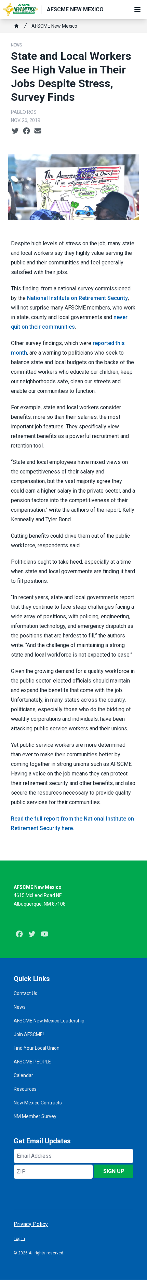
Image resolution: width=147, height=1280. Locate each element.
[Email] (38, 131)
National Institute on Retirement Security (77, 298)
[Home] (16, 26)
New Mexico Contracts (38, 1102)
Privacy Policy (31, 1224)
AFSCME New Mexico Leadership (49, 1020)
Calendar (23, 1075)
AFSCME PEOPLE (32, 1061)
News (16, 45)
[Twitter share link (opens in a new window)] (15, 131)
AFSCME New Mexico (54, 26)
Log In (19, 1238)
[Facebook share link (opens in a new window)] (26, 131)
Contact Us (25, 993)
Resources (25, 1089)
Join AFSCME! (29, 1034)
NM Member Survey (35, 1116)
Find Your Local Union (36, 1048)
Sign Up (113, 1171)
